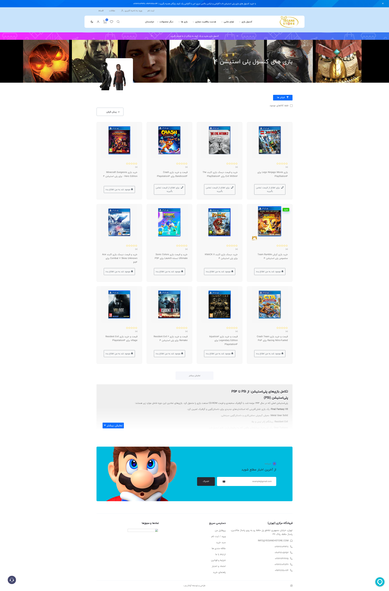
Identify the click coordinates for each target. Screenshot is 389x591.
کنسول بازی (247, 22)
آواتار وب (187, 585)
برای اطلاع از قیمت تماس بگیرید (268, 189)
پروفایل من (220, 530)
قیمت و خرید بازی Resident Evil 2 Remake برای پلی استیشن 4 (171, 338)
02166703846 (282, 564)
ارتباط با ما (220, 554)
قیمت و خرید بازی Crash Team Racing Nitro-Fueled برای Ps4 (272, 338)
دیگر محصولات (166, 22)
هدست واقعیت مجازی (205, 22)
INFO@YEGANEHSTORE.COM (273, 541)
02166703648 (282, 547)
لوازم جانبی (229, 22)
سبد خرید (221, 542)
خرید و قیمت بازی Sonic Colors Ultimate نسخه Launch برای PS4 (171, 256)
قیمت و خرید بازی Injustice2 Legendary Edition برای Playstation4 (223, 340)
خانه (290, 52)
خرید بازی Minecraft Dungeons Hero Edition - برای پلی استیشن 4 (120, 174)
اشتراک (206, 481)
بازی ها (184, 22)
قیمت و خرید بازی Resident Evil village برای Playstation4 (121, 338)
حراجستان (149, 22)
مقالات (112, 10)
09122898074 (282, 570)
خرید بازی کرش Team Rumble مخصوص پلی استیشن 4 (273, 256)
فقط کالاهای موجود (279, 105)
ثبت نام (151, 10)
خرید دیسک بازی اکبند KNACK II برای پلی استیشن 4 (221, 256)
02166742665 (282, 559)
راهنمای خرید (219, 572)
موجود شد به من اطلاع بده (118, 189)
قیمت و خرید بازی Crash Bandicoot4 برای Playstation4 (172, 174)
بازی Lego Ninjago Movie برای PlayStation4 (272, 174)
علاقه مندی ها (219, 548)
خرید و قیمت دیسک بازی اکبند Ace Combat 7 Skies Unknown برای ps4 (119, 258)
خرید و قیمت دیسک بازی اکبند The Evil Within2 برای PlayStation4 (220, 174)
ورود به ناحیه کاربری (133, 10)
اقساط (101, 10)
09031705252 (282, 553)
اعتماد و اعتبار (219, 566)
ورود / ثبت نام (218, 536)
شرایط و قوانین (218, 560)
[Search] (118, 22)
